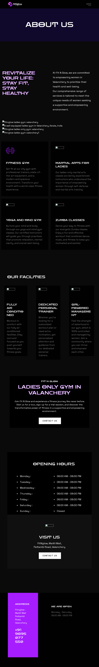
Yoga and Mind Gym (23, 220)
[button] (49, 421)
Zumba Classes (70, 220)
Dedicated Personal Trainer (48, 308)
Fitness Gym (17, 163)
